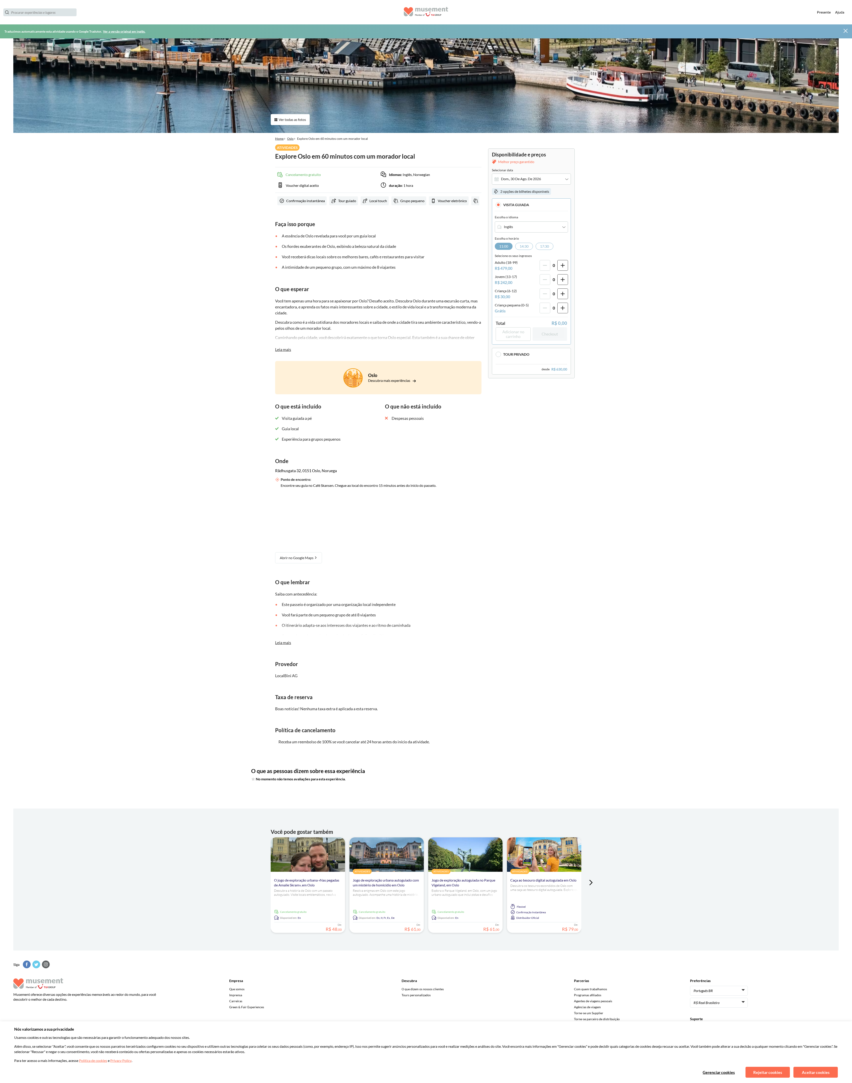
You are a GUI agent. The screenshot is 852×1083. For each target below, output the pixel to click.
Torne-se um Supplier (588, 1013)
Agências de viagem (587, 1007)
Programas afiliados (587, 995)
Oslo (290, 138)
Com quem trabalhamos (590, 989)
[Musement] (426, 12)
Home (279, 138)
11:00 (503, 246)
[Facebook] (26, 964)
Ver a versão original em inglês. (124, 31)
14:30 (524, 246)
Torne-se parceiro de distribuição (597, 1019)
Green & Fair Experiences (246, 1007)
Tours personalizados (416, 995)
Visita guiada (516, 205)
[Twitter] (35, 964)
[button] (531, 204)
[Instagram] (45, 964)
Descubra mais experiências (389, 380)
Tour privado (516, 354)
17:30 (544, 246)
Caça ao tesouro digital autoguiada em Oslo (543, 880)
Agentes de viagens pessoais (593, 1001)
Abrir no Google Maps (297, 558)
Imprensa (235, 995)
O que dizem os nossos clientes (423, 989)
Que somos (237, 989)
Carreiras (235, 1001)
